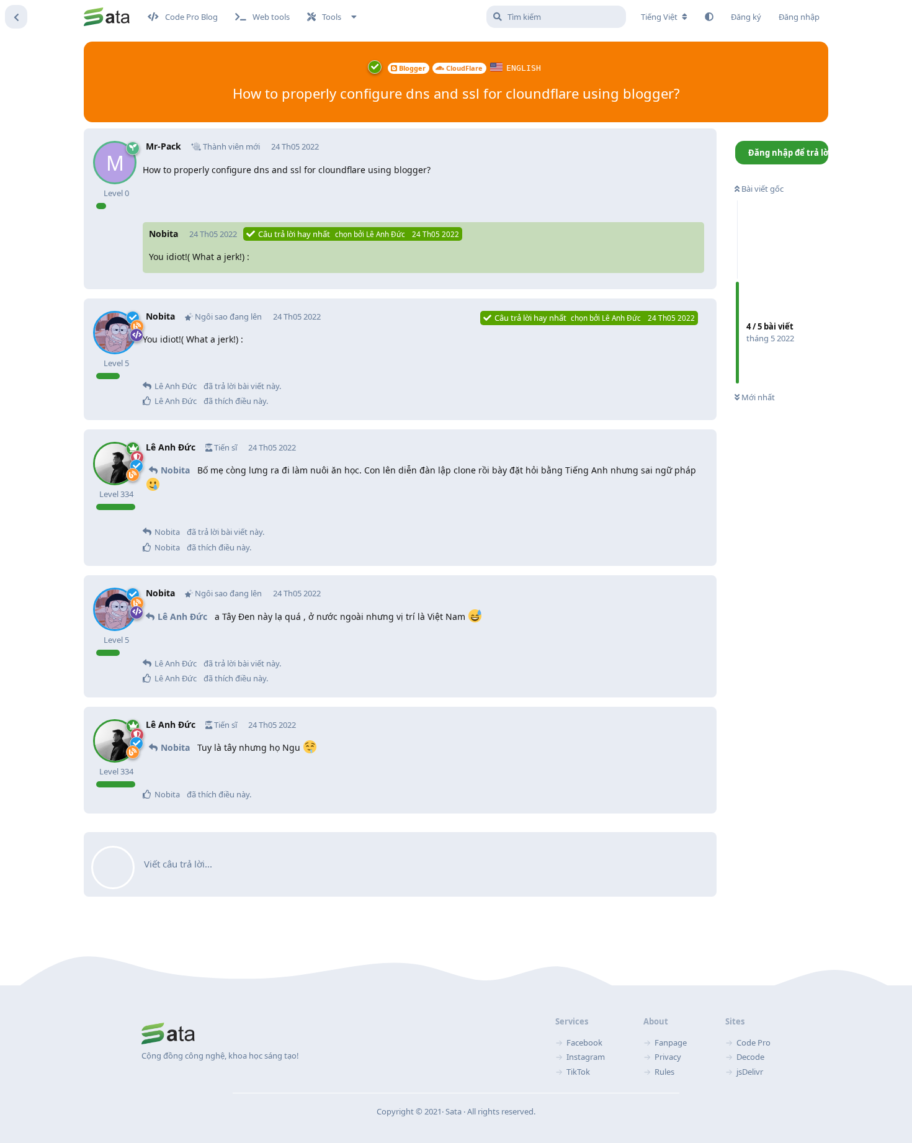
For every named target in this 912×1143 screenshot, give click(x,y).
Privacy (668, 1056)
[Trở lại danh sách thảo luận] (16, 17)
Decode (750, 1056)
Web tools (271, 16)
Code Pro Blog (191, 16)
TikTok (578, 1071)
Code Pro (753, 1042)
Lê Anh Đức (182, 616)
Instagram (585, 1056)
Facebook (584, 1042)
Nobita (175, 470)
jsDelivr (749, 1071)
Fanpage (671, 1042)
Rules (664, 1071)
